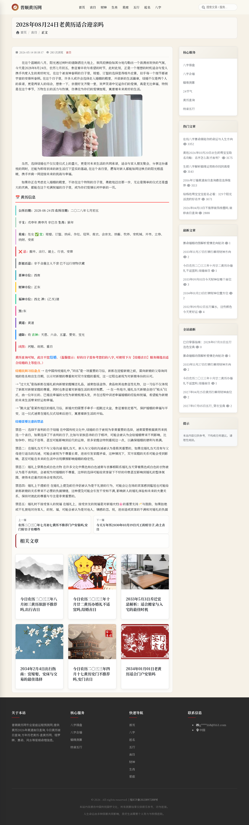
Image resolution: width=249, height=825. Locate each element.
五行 (136, 7)
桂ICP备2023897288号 (144, 799)
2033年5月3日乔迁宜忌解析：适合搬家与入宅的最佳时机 (144, 604)
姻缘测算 (189, 82)
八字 (158, 7)
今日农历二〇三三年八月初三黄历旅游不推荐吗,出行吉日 (38, 604)
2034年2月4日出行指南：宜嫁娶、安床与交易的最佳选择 (38, 674)
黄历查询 (189, 100)
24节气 (187, 91)
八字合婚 (189, 74)
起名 (147, 7)
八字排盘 (189, 65)
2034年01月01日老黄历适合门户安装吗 (143, 671)
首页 (82, 7)
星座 (125, 7)
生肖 (114, 7)
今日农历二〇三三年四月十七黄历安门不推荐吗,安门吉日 (91, 674)
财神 (104, 7)
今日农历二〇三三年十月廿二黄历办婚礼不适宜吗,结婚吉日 (91, 604)
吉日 (93, 7)
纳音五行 (189, 109)
